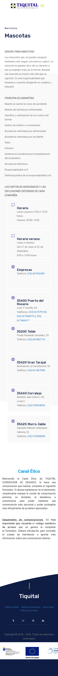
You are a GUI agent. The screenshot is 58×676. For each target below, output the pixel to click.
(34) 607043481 (36, 273)
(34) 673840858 (36, 436)
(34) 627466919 (25, 316)
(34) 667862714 (36, 339)
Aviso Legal (48, 607)
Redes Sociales (12, 607)
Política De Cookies (29, 610)
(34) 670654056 (36, 405)
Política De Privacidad (30, 607)
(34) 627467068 (36, 370)
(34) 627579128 (37, 312)
